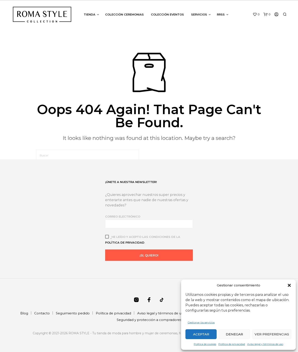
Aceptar (201, 334)
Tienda (89, 14)
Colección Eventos (167, 14)
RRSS (221, 14)
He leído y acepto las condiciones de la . (142, 239)
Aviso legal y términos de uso (265, 344)
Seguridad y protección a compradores (149, 320)
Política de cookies (205, 344)
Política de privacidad (231, 344)
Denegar (234, 334)
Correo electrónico (122, 216)
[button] (289, 285)
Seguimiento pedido (73, 313)
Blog (24, 313)
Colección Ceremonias (124, 14)
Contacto (42, 313)
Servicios (199, 14)
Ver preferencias (272, 334)
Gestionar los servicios (201, 322)
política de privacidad (124, 242)
